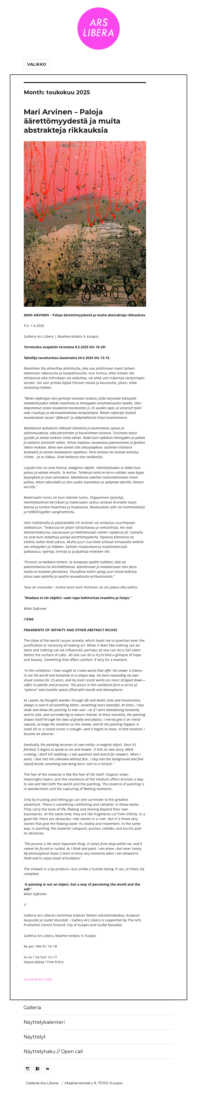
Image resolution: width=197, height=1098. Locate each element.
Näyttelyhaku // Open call (53, 1051)
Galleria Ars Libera (42, 1083)
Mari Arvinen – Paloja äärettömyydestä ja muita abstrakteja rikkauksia (72, 121)
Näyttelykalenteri (44, 1022)
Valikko (36, 64)
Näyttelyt (35, 1037)
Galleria (32, 1007)
